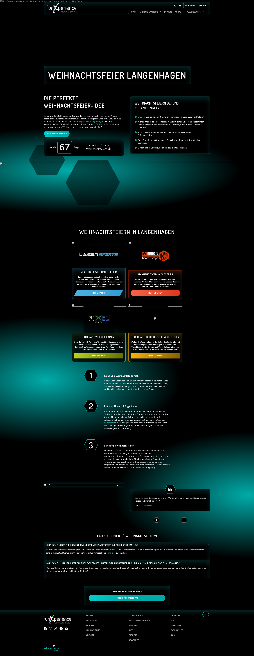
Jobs (131, 630)
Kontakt (90, 625)
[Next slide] (184, 520)
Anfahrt (90, 635)
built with (48, 648)
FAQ (172, 620)
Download (176, 615)
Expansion (133, 635)
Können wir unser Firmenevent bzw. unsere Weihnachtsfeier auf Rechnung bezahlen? (92, 545)
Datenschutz (177, 630)
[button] (118, 485)
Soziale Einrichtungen (139, 620)
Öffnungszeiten (93, 630)
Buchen (89, 615)
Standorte (134, 640)
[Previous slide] (156, 520)
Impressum (176, 625)
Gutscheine (91, 620)
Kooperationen (136, 615)
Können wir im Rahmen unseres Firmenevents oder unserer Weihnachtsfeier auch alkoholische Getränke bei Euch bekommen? (113, 563)
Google (149, 505)
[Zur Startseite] (87, 8)
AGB (173, 635)
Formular (108, 422)
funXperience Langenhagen (89, 121)
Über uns (133, 625)
